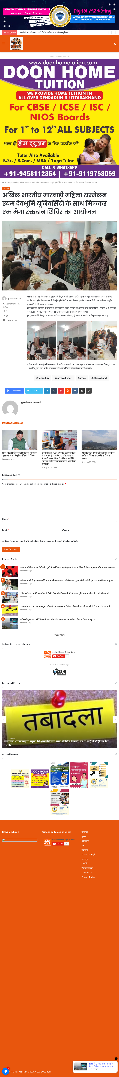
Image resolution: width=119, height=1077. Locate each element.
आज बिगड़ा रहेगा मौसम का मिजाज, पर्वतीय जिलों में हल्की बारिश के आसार (98, 456)
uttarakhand (100, 378)
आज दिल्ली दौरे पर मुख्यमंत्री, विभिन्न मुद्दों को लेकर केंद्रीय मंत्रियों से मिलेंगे (19, 454)
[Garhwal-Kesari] (16, 43)
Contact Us (87, 872)
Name (5, 519)
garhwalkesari (64, 378)
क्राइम (84, 836)
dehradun (43, 378)
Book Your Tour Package (59, 665)
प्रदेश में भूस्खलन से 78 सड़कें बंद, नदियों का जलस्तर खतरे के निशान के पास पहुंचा (57, 619)
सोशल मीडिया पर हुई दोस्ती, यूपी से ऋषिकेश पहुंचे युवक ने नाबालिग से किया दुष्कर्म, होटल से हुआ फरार (67, 567)
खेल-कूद (85, 859)
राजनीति (85, 863)
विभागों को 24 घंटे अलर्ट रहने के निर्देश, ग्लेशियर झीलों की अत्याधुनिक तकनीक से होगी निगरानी (51, 32)
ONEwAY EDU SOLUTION (39, 1072)
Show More (59, 635)
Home (7, 182)
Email (5, 530)
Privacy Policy (88, 877)
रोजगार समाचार (87, 868)
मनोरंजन (85, 850)
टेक (83, 845)
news (82, 378)
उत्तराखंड (14, 182)
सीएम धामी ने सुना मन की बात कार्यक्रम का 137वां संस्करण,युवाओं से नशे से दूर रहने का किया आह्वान (66, 580)
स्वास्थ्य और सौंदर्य (88, 854)
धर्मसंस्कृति (85, 841)
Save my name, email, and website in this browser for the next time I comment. (41, 541)
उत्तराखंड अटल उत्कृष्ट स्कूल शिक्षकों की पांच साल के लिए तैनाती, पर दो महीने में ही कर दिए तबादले (65, 606)
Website (65, 530)
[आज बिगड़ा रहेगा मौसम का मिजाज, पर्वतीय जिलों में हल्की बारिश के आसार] (99, 440)
